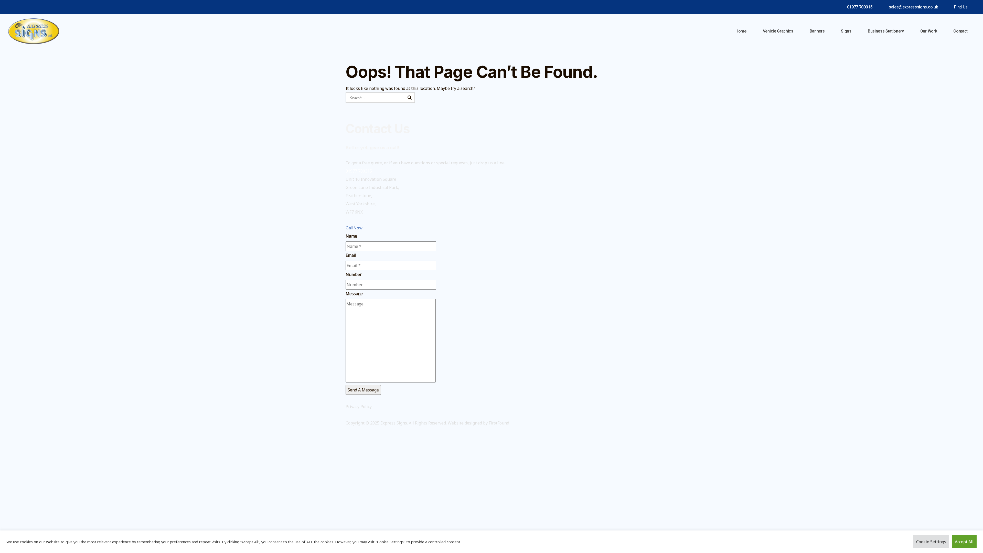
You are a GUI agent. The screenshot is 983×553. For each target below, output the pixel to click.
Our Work (928, 31)
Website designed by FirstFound (478, 423)
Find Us (961, 7)
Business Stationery (886, 31)
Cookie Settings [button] (931, 542)
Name (351, 236)
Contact (960, 31)
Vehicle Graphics (778, 31)
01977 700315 (859, 7)
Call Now (354, 227)
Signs (846, 31)
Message (354, 293)
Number (354, 274)
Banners (817, 31)
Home (740, 31)
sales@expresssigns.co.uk (913, 7)
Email (351, 255)
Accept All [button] (964, 542)
